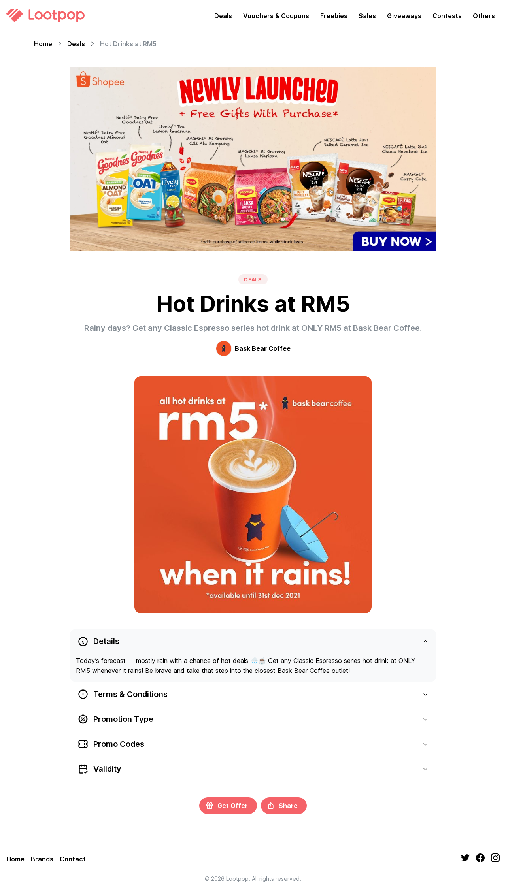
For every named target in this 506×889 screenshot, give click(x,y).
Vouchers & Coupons (276, 16)
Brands (42, 859)
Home (43, 44)
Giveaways (404, 16)
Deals (223, 16)
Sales (367, 16)
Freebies (333, 16)
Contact (73, 859)
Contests (447, 16)
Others (484, 16)
